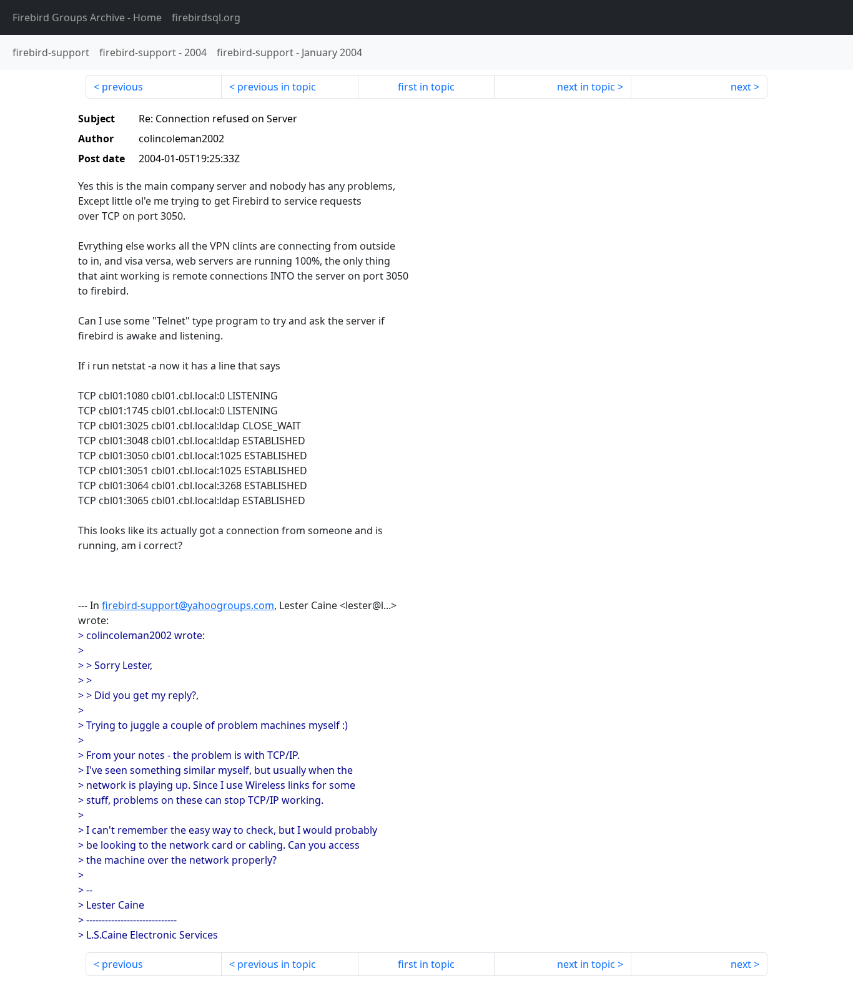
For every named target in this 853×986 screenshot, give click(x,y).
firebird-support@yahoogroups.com (188, 605)
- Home (87, 17)
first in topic (426, 87)
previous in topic (276, 87)
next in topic (586, 87)
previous (122, 87)
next (741, 87)
